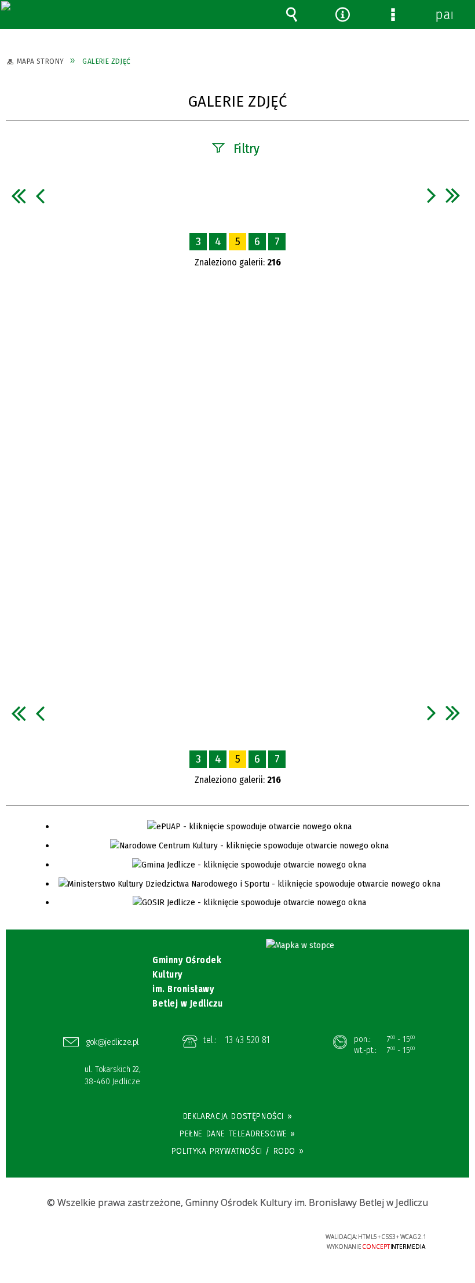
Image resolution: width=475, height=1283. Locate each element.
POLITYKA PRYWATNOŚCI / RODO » (237, 1151)
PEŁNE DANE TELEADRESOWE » (237, 1133)
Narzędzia (342, 14)
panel (443, 14)
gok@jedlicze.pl (112, 1042)
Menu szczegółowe (393, 14)
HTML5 (215, 1237)
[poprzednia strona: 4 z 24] (40, 195)
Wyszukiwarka (292, 14)
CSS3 (232, 1237)
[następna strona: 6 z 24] (431, 195)
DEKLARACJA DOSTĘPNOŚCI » (237, 1116)
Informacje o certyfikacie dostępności (95, 1238)
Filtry (246, 148)
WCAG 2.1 (268, 1236)
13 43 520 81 (247, 1039)
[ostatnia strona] (453, 195)
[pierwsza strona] (18, 195)
